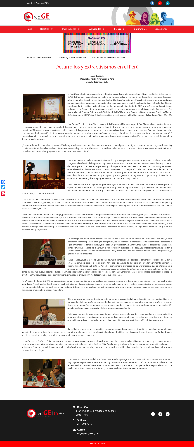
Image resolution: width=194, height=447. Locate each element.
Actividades (93, 30)
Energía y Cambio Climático (39, 58)
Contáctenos (161, 29)
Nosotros (42, 30)
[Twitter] (3, 187)
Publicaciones (67, 30)
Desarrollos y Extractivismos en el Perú (109, 58)
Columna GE (140, 29)
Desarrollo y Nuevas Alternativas (72, 58)
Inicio (29, 29)
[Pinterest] (3, 193)
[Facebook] (3, 182)
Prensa (115, 30)
